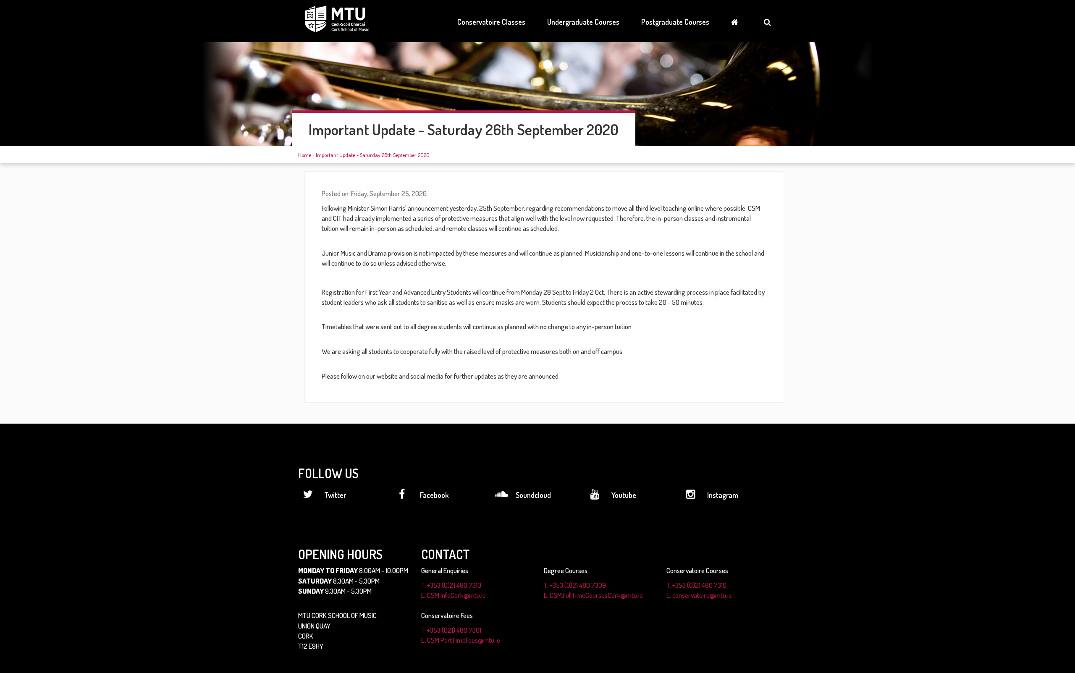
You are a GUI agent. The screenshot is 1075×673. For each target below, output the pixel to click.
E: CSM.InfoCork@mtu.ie (453, 595)
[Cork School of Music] (337, 20)
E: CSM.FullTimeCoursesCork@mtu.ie (593, 595)
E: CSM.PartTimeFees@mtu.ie (460, 640)
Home (304, 155)
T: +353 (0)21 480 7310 (451, 585)
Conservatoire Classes (491, 21)
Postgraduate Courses (675, 21)
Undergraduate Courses (583, 21)
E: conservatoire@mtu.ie (699, 595)
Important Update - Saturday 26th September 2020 (373, 155)
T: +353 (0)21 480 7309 (575, 585)
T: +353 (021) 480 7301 (451, 630)
